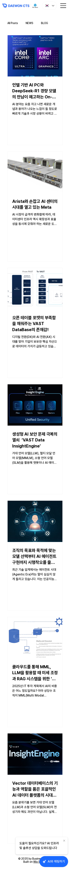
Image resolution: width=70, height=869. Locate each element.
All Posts (12, 23)
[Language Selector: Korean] (49, 6)
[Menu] (63, 6)
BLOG (44, 23)
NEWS (29, 23)
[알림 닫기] (64, 841)
